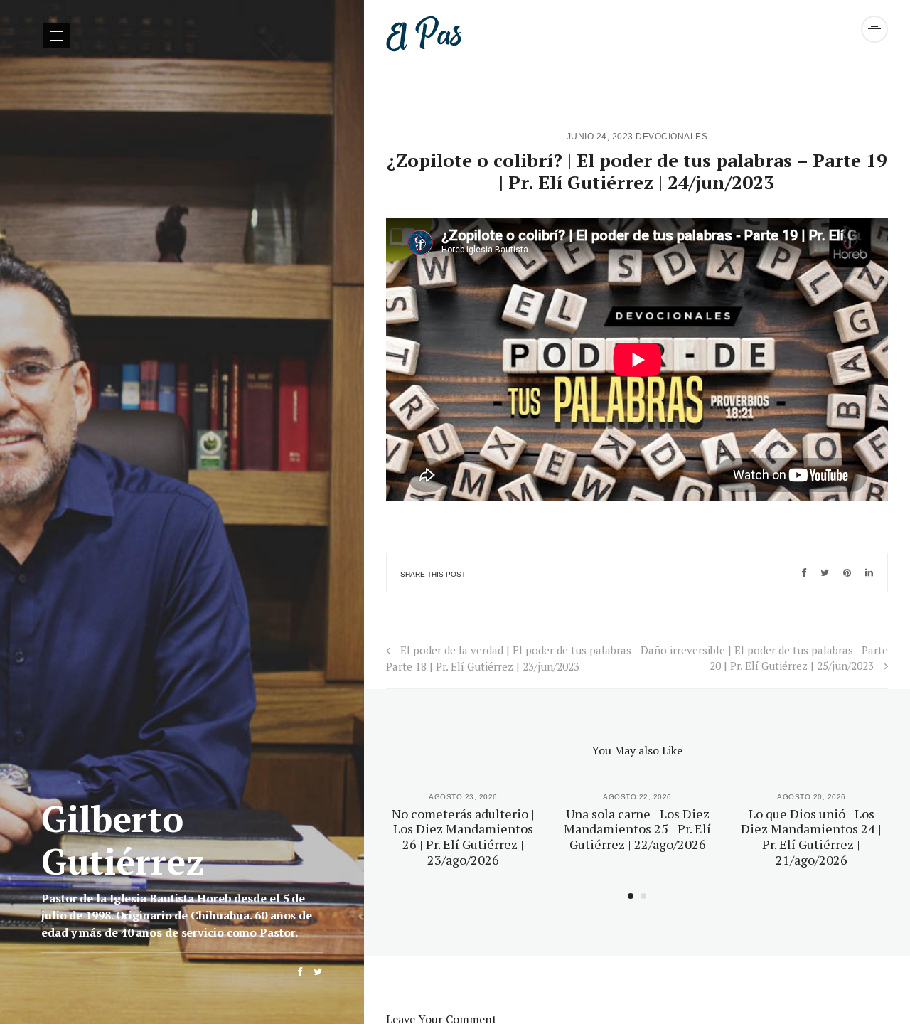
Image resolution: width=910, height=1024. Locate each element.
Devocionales (671, 137)
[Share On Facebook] (804, 572)
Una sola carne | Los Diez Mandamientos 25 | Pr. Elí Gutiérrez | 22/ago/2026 (637, 829)
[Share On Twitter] (825, 572)
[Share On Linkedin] (869, 572)
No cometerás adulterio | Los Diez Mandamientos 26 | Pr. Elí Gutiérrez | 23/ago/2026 (463, 836)
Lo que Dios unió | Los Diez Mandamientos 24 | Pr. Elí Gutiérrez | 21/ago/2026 (811, 836)
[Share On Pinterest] (847, 572)
